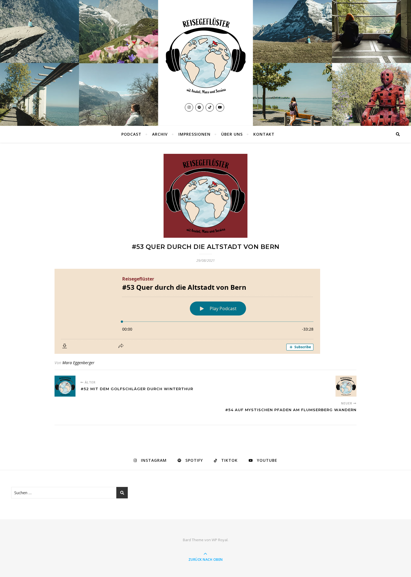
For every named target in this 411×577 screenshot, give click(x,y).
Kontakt (264, 134)
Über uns (232, 134)
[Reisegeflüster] (205, 56)
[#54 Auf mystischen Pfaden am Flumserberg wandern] (346, 386)
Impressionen (194, 134)
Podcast (131, 134)
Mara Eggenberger (78, 362)
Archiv (160, 134)
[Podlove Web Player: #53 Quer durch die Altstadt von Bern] (205, 311)
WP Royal (220, 539)
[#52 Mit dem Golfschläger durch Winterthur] (65, 386)
